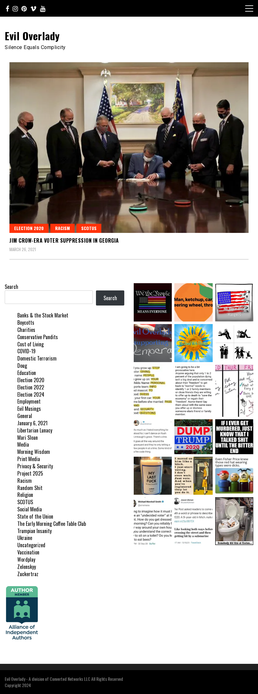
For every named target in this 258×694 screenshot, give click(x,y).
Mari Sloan (27, 437)
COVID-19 (26, 351)
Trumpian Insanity (34, 531)
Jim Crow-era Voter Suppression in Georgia (64, 240)
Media (23, 444)
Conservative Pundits (37, 337)
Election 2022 (30, 387)
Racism (62, 228)
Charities (26, 329)
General (24, 416)
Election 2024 (30, 394)
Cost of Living (30, 344)
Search (11, 286)
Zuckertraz (27, 574)
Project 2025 (30, 473)
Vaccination (28, 552)
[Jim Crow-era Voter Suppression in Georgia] (129, 147)
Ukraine (24, 538)
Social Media (29, 509)
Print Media (28, 459)
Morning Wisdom (33, 451)
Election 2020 (29, 228)
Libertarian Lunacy (34, 430)
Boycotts (25, 322)
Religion (25, 494)
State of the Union (35, 516)
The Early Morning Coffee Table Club (51, 523)
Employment (29, 401)
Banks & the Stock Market (42, 315)
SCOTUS (89, 228)
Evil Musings (29, 408)
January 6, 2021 (32, 423)
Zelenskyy (26, 566)
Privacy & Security (35, 466)
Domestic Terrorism (37, 358)
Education (26, 373)
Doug (22, 365)
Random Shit (29, 488)
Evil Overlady (32, 35)
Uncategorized (31, 545)
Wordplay (26, 559)
